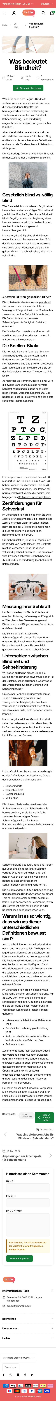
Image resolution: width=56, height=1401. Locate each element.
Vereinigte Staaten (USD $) (16, 3)
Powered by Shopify (33, 1396)
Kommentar (14, 1211)
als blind (44, 247)
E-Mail (11, 1196)
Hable (23, 1396)
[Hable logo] (9, 1282)
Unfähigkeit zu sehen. (38, 157)
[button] (4, 13)
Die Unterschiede (12, 804)
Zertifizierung (15, 616)
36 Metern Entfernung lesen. (34, 497)
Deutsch (45, 3)
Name (10, 1181)
